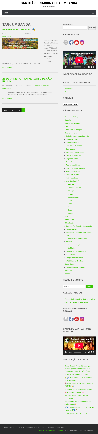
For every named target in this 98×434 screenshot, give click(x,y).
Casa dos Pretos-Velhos (75, 152)
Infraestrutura (71, 254)
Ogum (70, 200)
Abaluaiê (71, 184)
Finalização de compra (73, 130)
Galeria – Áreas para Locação (77, 136)
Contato (68, 126)
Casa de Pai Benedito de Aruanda (79, 226)
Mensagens (6, 36)
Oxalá (70, 204)
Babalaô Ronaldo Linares (77, 238)
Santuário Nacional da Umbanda (49, 3)
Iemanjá (71, 191)
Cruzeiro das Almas (73, 155)
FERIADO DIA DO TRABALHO (76, 413)
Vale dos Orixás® (72, 181)
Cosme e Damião (74, 187)
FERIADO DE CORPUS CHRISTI (77, 374)
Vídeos (67, 274)
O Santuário (69, 223)
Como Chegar (71, 229)
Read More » (7, 68)
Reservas (68, 270)
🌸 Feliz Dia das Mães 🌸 (74, 392)
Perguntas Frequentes (74, 258)
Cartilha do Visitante (72, 123)
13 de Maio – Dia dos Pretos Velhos (78, 389)
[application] (79, 60)
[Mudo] (88, 67)
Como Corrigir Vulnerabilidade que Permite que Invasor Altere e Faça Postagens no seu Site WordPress (78, 368)
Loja (66, 216)
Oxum (70, 210)
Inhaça (70, 194)
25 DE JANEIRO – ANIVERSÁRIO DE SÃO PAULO (27, 80)
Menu (6, 13)
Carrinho (68, 120)
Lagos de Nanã (72, 159)
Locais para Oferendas (73, 146)
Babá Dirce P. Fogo (72, 117)
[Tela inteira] (92, 67)
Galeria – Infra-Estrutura (75, 139)
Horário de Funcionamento (76, 251)
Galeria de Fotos (71, 133)
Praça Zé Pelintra (72, 175)
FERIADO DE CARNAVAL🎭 (18, 29)
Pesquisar (92, 28)
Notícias (68, 92)
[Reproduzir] (66, 67)
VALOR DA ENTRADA (74, 261)
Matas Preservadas (73, 162)
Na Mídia (71, 248)
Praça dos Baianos (73, 171)
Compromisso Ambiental (75, 267)
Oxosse (70, 207)
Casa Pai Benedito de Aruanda (76, 302)
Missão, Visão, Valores (76, 245)
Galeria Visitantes (72, 142)
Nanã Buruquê (73, 197)
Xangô (70, 213)
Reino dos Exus (72, 178)
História (69, 242)
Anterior (7, 110)
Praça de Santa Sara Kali (75, 168)
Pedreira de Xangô (73, 165)
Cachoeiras (70, 149)
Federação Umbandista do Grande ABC (80, 299)
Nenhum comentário (41, 34)
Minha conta (69, 220)
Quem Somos (70, 264)
